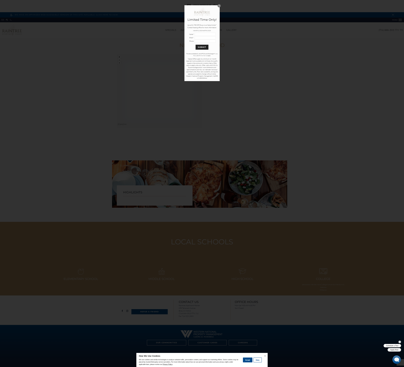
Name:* (191, 34)
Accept (247, 360)
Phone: (191, 41)
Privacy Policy (167, 364)
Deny (257, 360)
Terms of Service (203, 55)
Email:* (191, 37)
